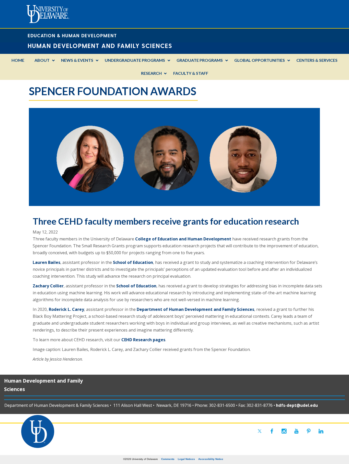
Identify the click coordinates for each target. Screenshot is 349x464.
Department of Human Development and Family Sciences (195, 309)
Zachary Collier (48, 286)
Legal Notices (186, 459)
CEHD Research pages (143, 340)
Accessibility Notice (210, 459)
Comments (168, 459)
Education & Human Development (72, 35)
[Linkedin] (321, 431)
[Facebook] (271, 431)
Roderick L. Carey (66, 309)
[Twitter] (259, 431)
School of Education (133, 262)
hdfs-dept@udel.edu (297, 405)
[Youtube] (296, 431)
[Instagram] (284, 431)
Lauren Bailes (46, 262)
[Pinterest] (308, 431)
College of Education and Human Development (183, 239)
